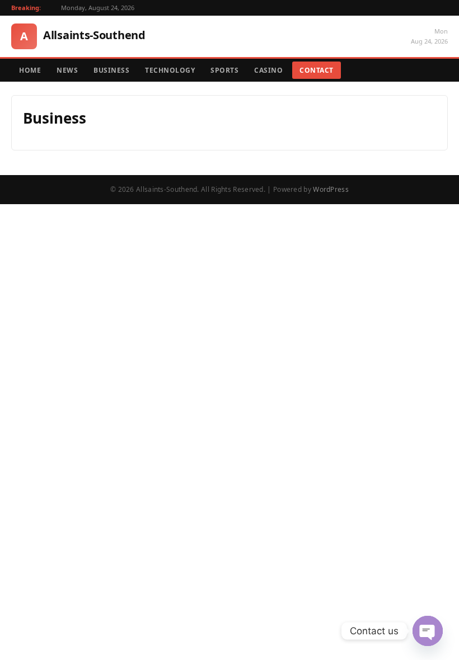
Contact (316, 70)
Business (111, 70)
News (67, 70)
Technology (170, 70)
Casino (268, 70)
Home (30, 70)
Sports (224, 70)
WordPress (331, 189)
